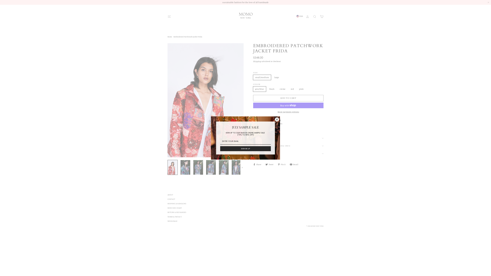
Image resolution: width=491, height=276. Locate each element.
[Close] (277, 119)
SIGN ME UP (245, 148)
